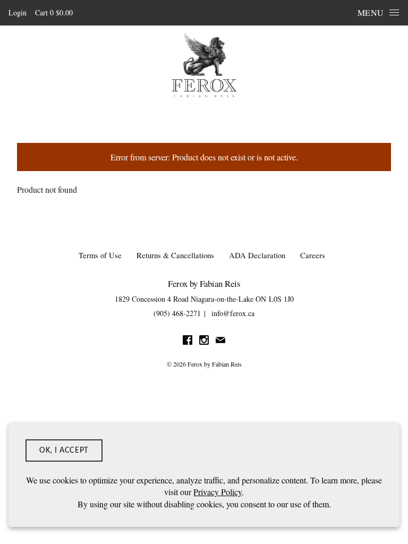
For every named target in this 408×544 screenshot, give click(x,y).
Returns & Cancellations (175, 255)
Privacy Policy (217, 491)
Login (17, 12)
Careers (312, 255)
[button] (54, 12)
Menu (371, 12)
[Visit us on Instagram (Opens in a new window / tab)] (204, 341)
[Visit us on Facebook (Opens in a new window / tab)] (187, 341)
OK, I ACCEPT (64, 450)
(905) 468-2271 (177, 313)
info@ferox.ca (232, 313)
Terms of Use (100, 255)
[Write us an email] (220, 341)
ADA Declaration (257, 255)
